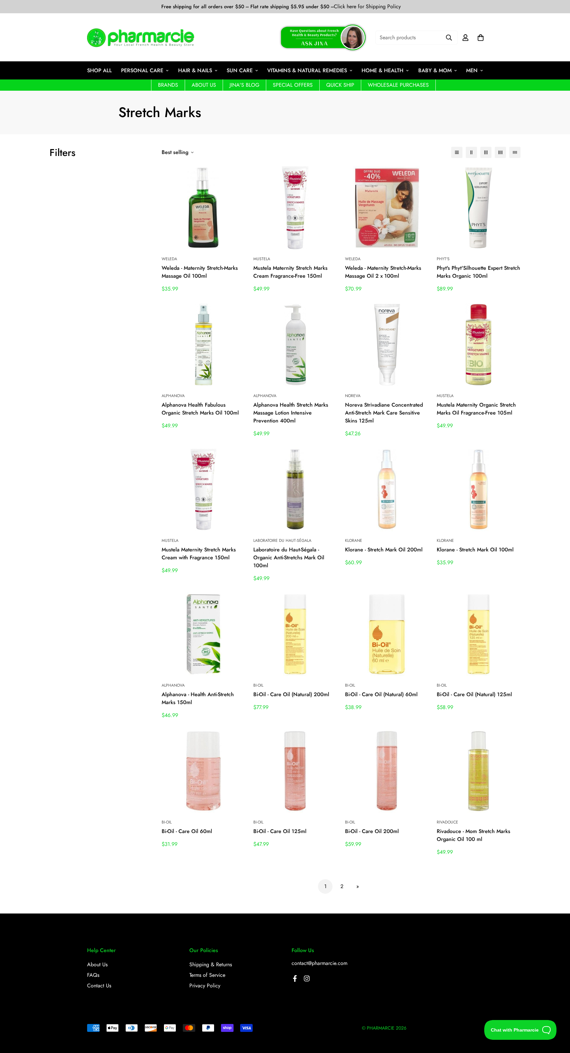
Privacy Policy (204, 985)
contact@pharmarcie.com (319, 963)
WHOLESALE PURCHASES (398, 85)
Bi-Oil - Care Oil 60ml (187, 831)
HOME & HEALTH (382, 70)
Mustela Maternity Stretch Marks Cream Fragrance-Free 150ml (290, 272)
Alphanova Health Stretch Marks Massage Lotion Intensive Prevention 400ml (290, 412)
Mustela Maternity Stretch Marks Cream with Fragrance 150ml (199, 553)
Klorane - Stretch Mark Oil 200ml (384, 549)
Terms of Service (207, 975)
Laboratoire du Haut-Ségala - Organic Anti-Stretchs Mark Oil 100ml (288, 557)
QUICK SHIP (340, 85)
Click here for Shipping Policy (367, 6)
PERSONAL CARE (142, 70)
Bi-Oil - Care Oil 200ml (372, 831)
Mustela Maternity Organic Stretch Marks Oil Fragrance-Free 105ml (476, 409)
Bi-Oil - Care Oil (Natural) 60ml (381, 694)
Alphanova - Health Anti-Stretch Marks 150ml (198, 698)
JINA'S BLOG (244, 85)
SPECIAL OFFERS (293, 85)
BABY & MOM (435, 70)
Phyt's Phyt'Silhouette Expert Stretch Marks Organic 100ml (478, 272)
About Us (97, 964)
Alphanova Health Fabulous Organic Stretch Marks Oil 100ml (200, 409)
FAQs (93, 975)
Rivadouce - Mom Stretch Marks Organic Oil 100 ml (473, 835)
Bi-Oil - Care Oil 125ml (279, 831)
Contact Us (99, 985)
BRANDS (168, 85)
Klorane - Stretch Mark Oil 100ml (475, 549)
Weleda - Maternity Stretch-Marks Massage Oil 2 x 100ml (383, 272)
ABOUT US (204, 85)
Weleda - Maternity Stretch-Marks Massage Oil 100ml (200, 272)
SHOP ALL (99, 70)
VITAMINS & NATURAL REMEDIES (307, 70)
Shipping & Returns (210, 964)
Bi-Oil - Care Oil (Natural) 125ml (474, 694)
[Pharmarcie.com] (140, 37)
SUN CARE (240, 70)
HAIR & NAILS (195, 70)
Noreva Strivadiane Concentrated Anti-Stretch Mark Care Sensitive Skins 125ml (384, 412)
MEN (472, 70)
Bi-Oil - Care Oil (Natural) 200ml (291, 694)
